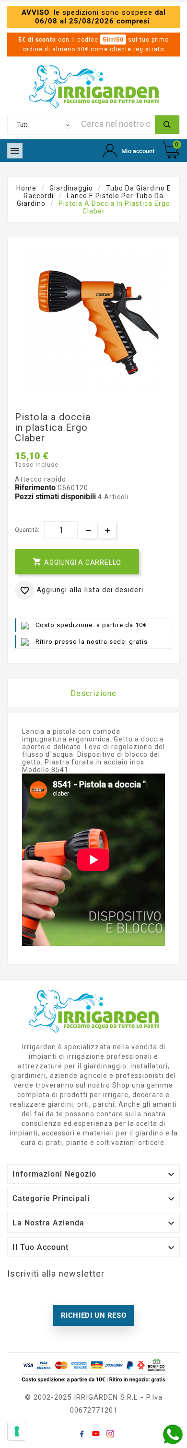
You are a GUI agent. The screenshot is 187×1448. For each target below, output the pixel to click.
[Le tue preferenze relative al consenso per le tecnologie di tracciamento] (17, 1431)
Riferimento (36, 487)
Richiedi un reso (94, 1315)
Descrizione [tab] (93, 693)
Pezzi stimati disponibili (55, 496)
